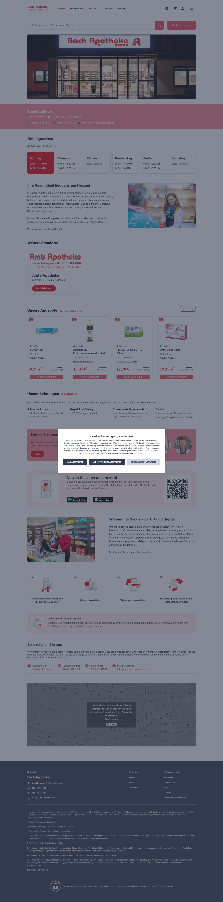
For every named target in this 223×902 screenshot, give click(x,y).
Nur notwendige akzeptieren (107, 462)
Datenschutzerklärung (123, 453)
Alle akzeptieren (75, 462)
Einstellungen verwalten (144, 462)
